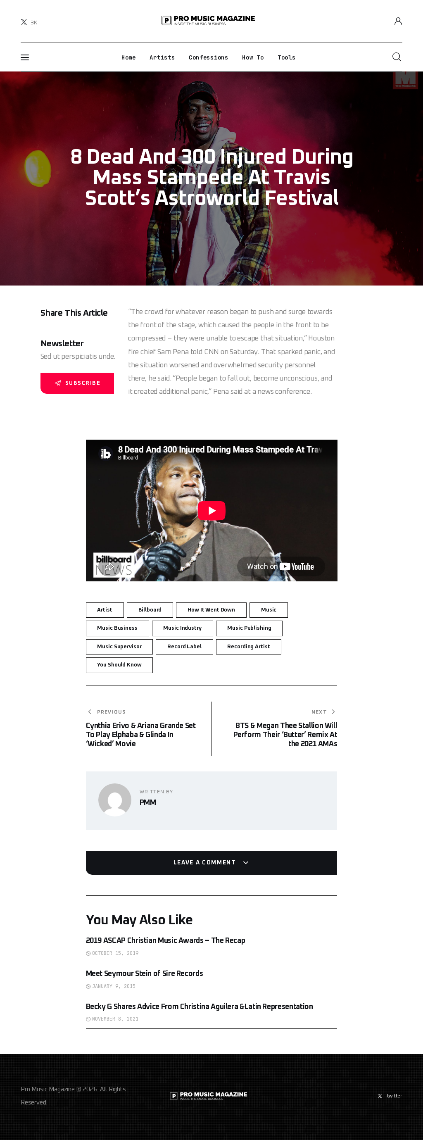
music (268, 610)
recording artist (248, 647)
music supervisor (119, 647)
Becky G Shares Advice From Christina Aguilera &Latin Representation (199, 1007)
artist (104, 610)
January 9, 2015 (113, 986)
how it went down (211, 610)
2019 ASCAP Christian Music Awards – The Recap (165, 941)
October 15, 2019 (115, 953)
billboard (150, 610)
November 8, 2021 (115, 1019)
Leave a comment (205, 863)
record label (184, 647)
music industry (182, 628)
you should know (119, 665)
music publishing (249, 628)
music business (117, 628)
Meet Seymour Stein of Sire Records (144, 974)
